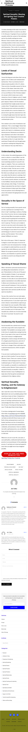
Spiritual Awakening (7, 662)
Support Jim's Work (6, 694)
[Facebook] (10, 715)
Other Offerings (4, 632)
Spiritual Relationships (7, 675)
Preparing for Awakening (14, 10)
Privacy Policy (21, 719)
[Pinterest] (17, 715)
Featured (4, 652)
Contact (20, 721)
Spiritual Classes (6, 665)
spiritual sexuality (14, 474)
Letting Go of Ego (6, 656)
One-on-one (3, 625)
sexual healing (8, 469)
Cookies (8, 721)
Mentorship (3, 629)
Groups (2, 622)
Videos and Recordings (7, 700)
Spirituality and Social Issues (8, 690)
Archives (14, 719)
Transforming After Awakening (9, 697)
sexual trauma (19, 469)
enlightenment (10, 464)
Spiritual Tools (5, 684)
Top (14, 729)
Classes (3, 619)
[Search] (26, 3)
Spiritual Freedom (6, 668)
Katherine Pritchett (11, 507)
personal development (10, 467)
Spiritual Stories (6, 678)
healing (19, 464)
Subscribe (14, 721)
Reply (25, 507)
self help (21, 467)
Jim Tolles (14, 488)
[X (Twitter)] (14, 715)
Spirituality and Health (7, 687)
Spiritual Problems (6, 671)
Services (8, 719)
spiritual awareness (14, 472)
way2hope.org (13, 413)
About (3, 719)
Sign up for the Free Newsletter (14, 454)
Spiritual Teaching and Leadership (9, 681)
